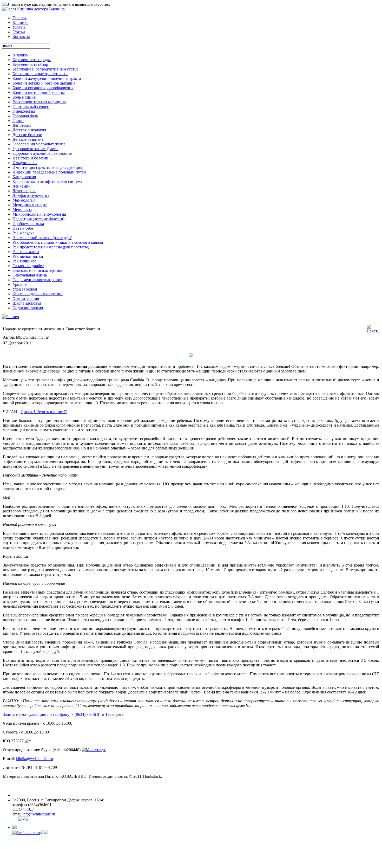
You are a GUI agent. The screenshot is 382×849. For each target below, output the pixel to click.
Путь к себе (22, 228)
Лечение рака (24, 191)
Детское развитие (27, 139)
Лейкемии (21, 186)
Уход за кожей (24, 289)
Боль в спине (24, 97)
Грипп (18, 120)
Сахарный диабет (28, 265)
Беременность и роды (31, 59)
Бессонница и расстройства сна (40, 74)
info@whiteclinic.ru (38, 814)
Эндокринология (27, 308)
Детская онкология (29, 130)
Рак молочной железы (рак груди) (42, 237)
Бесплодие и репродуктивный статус (45, 69)
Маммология (23, 200)
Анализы (20, 55)
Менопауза (22, 209)
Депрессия (21, 125)
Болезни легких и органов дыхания (43, 83)
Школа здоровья (26, 303)
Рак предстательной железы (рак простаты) (50, 247)
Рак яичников (24, 261)
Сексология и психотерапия (37, 270)
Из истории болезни (30, 158)
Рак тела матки (25, 251)
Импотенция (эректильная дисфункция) (47, 167)
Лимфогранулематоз (30, 195)
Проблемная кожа (28, 223)
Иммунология (24, 162)
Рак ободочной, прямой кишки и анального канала (57, 242)
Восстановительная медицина (39, 102)
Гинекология (23, 111)
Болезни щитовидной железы (38, 92)
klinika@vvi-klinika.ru (34, 758)
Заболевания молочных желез (38, 144)
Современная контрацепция (37, 280)
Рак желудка (23, 233)
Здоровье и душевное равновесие (42, 153)
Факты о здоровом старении (37, 294)
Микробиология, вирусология (39, 214)
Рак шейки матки (27, 256)
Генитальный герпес (30, 106)
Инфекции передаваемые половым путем (49, 172)
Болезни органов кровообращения (42, 88)
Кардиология (24, 177)
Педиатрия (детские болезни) (38, 219)
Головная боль (25, 116)
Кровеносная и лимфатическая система (47, 181)
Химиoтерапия (25, 298)
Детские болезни (27, 134)
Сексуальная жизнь (29, 275)
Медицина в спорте (29, 205)
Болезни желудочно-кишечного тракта (46, 78)
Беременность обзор (30, 64)
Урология (20, 284)
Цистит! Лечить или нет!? (44, 411)
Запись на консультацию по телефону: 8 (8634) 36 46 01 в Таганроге (63, 714)
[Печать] (373, 331)
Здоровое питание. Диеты (35, 148)
